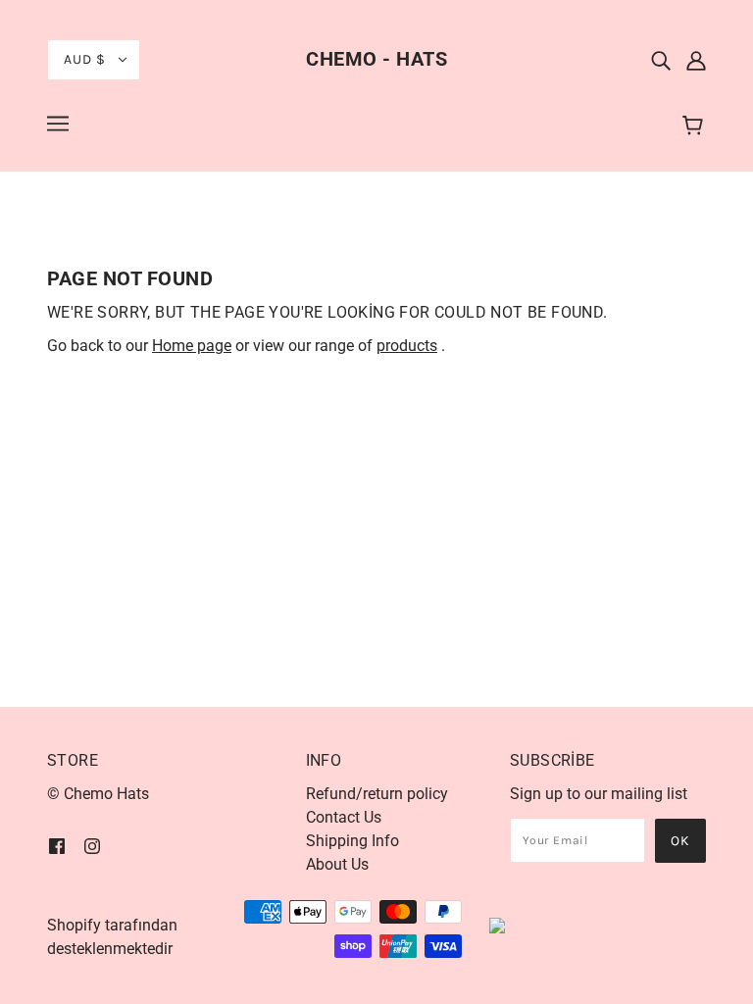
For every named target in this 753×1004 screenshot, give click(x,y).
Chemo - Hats (376, 59)
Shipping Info (352, 840)
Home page (191, 345)
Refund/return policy (377, 793)
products (406, 345)
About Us (337, 864)
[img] (660, 59)
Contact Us (343, 817)
